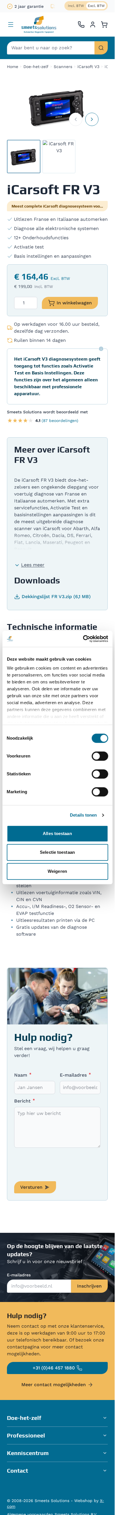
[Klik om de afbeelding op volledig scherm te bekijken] (57, 107)
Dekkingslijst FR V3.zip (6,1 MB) (56, 596)
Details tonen (83, 815)
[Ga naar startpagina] (38, 24)
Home (12, 66)
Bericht (23, 1101)
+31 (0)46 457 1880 (54, 1368)
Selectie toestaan (57, 852)
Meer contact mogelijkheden (53, 1384)
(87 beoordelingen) (60, 420)
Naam (21, 1075)
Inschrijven (89, 1286)
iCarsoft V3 (88, 66)
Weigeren (57, 871)
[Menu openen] (11, 24)
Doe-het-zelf (36, 66)
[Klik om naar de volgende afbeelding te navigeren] (91, 119)
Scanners (63, 66)
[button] (57, 1418)
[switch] (100, 756)
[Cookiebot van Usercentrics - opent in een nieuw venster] (82, 638)
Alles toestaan (57, 833)
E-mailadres (74, 1075)
